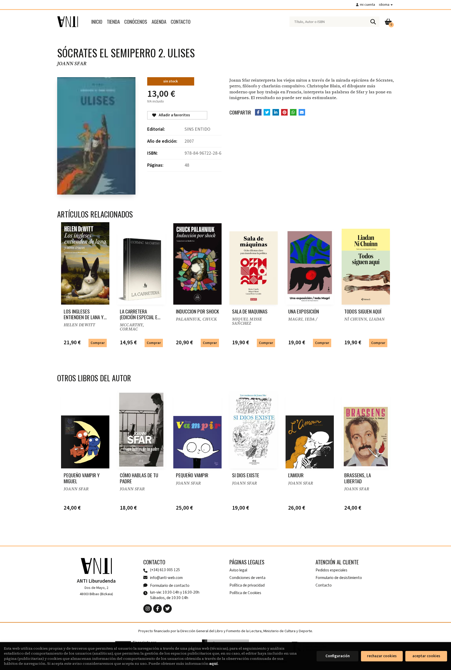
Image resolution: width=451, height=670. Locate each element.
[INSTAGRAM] (147, 608)
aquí (213, 663)
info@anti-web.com (166, 578)
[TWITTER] (167, 608)
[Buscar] (372, 21)
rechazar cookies (382, 656)
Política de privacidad (247, 585)
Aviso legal (238, 570)
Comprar (98, 342)
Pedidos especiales (331, 570)
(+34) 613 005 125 (165, 570)
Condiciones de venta (247, 578)
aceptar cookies (426, 656)
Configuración (337, 656)
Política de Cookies (245, 593)
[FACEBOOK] (157, 608)
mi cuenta (367, 4)
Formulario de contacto (169, 585)
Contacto (324, 585)
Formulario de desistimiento (339, 578)
